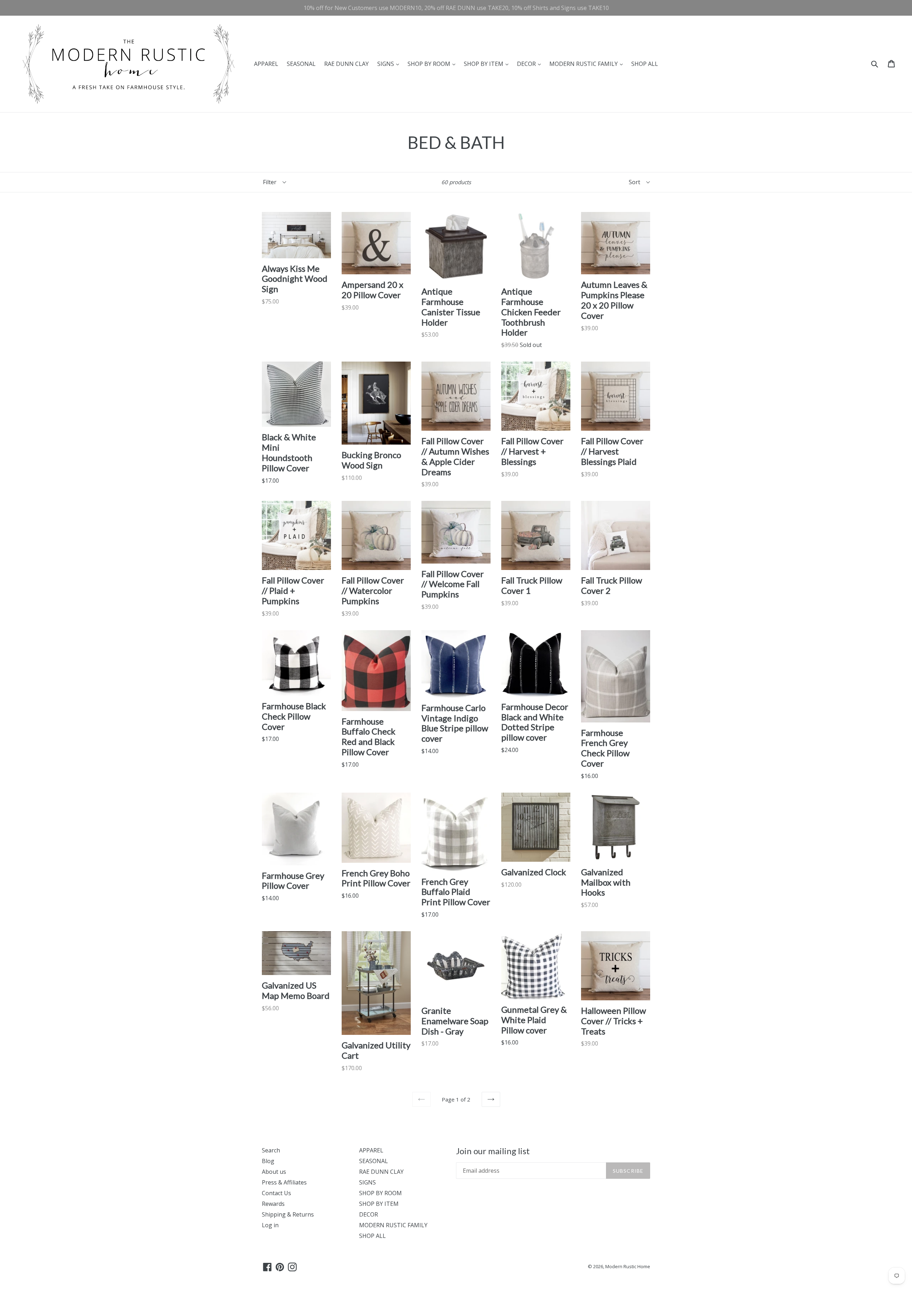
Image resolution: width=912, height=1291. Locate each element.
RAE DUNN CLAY (346, 64)
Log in (270, 1225)
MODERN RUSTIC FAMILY (587, 63)
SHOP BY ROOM (433, 63)
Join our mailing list (493, 1151)
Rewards (273, 1204)
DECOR (530, 63)
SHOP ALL (644, 64)
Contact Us (276, 1193)
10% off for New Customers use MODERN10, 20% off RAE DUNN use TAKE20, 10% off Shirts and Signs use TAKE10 (456, 8)
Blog (268, 1161)
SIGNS (390, 63)
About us (274, 1172)
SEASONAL (301, 64)
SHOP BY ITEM (488, 63)
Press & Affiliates (284, 1182)
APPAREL (266, 64)
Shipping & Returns (288, 1214)
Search (271, 1150)
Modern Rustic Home (627, 1266)
